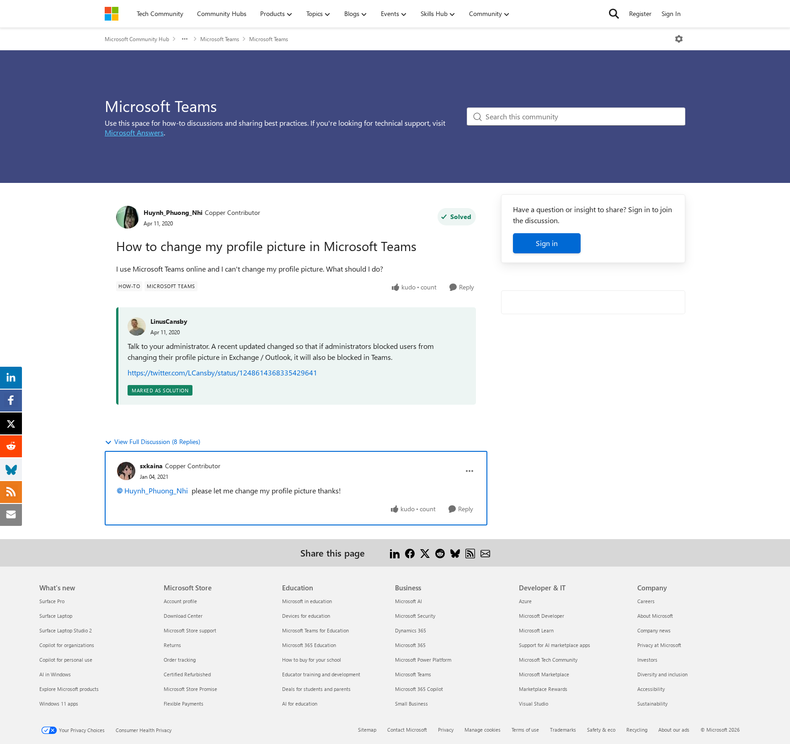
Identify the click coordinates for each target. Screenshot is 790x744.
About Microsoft (655, 615)
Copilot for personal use (65, 659)
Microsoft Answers (134, 132)
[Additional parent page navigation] (184, 38)
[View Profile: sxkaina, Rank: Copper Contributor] (126, 471)
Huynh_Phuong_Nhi (173, 212)
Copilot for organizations (66, 645)
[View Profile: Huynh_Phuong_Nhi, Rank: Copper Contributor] (127, 217)
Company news (654, 630)
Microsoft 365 (410, 645)
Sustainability (652, 703)
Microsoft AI (408, 601)
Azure (525, 601)
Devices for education (306, 615)
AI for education (299, 703)
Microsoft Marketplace (544, 674)
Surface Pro (51, 601)
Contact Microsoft (407, 729)
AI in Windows (55, 674)
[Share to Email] (485, 552)
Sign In (671, 13)
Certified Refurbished (187, 674)
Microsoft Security (415, 615)
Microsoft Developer (541, 615)
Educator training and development (321, 674)
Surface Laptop (55, 615)
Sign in (547, 243)
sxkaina (151, 465)
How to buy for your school (311, 659)
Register (640, 13)
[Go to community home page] (111, 14)
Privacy (446, 729)
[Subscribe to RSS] (470, 552)
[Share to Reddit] (440, 552)
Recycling (636, 729)
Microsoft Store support (190, 630)
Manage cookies (482, 729)
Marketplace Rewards (543, 688)
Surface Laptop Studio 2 (65, 630)
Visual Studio (533, 703)
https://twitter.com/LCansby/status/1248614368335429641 (222, 372)
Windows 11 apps (58, 703)
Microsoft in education (307, 601)
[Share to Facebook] (410, 552)
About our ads (673, 729)
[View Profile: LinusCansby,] (137, 326)
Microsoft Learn (536, 630)
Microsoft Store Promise (190, 688)
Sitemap (367, 729)
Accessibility (651, 688)
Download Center (183, 615)
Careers (646, 601)
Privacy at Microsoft (659, 645)
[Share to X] (425, 552)
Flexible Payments (183, 703)
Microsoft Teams (219, 39)
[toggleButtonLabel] (679, 38)
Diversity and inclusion (662, 674)
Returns (172, 645)
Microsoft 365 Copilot (419, 688)
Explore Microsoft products (69, 688)
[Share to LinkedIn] (395, 552)
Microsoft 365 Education (309, 645)
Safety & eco (601, 729)
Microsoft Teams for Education (315, 630)
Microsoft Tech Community (548, 659)
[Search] (614, 13)
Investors (647, 659)
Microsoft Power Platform (423, 659)
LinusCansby (168, 321)
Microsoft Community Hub (137, 39)
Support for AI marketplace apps (554, 645)
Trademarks (563, 729)
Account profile (180, 601)
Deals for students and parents (316, 688)
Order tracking (180, 659)
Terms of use (525, 729)
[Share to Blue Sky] (455, 552)
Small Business (411, 703)
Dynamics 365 (410, 630)
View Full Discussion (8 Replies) (157, 441)
